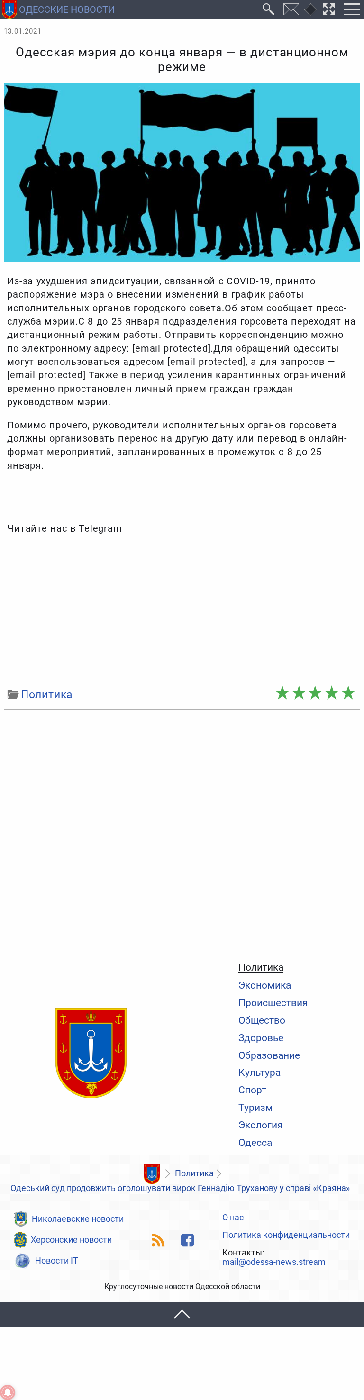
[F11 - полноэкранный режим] (329, 9)
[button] (182, 1314)
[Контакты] (291, 9)
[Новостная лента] (158, 1240)
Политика (260, 967)
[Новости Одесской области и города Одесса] (91, 1053)
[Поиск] (268, 9)
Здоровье (260, 1038)
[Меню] (351, 9)
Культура (259, 1072)
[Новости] (151, 1174)
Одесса (255, 1142)
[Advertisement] (182, 611)
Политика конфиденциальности (286, 1235)
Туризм (255, 1107)
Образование (269, 1055)
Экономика (264, 985)
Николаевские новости (78, 1219)
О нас (233, 1218)
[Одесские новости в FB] (187, 1240)
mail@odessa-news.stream (274, 1262)
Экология (260, 1125)
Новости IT (56, 1260)
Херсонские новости (71, 1240)
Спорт (252, 1090)
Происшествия (273, 1003)
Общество (261, 1020)
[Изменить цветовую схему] (310, 9)
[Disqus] (182, 833)
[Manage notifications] (7, 1392)
